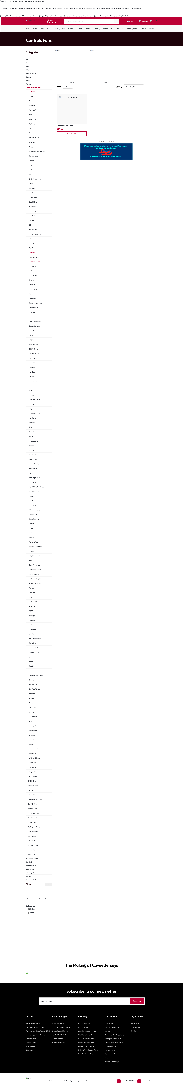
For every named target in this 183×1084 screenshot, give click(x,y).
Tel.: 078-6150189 (128, 1081)
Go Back (30, 6)
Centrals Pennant (65, 126)
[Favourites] (151, 21)
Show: (59, 86)
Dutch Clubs (46, 36)
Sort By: (119, 87)
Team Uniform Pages (35, 36)
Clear (50, 884)
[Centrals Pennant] (72, 109)
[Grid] (149, 87)
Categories (30, 906)
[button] (72, 133)
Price (28, 891)
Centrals (54, 36)
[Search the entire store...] (116, 21)
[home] (26, 36)
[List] (155, 87)
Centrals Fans (63, 36)
